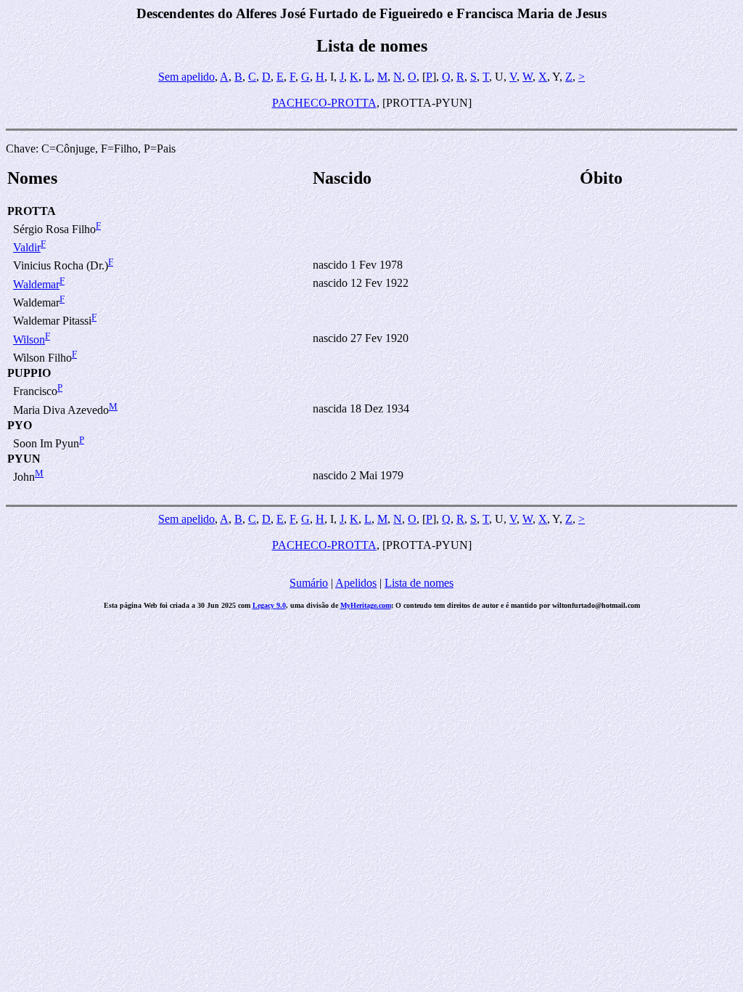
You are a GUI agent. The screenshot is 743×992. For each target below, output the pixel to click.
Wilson (29, 339)
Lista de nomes (419, 583)
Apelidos (356, 583)
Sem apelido (186, 76)
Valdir (27, 247)
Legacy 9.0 (269, 605)
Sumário (309, 583)
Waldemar (36, 284)
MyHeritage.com (365, 605)
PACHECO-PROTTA (324, 103)
